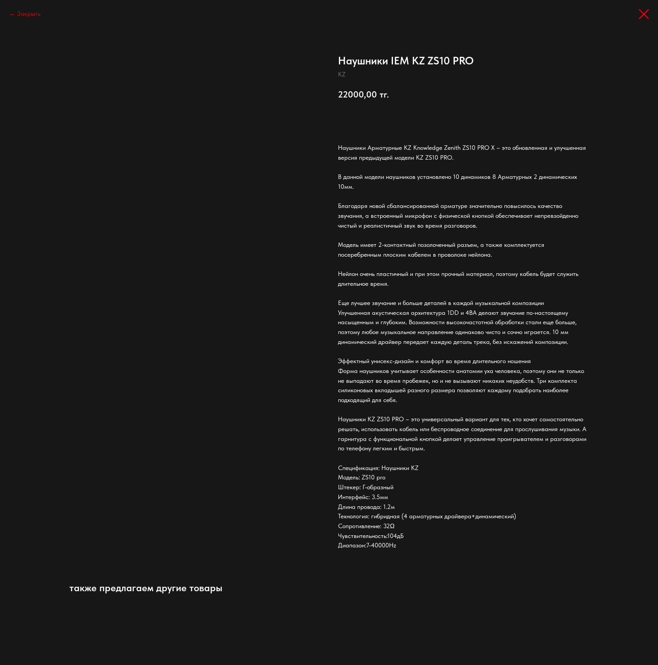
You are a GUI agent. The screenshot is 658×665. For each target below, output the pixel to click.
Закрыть (28, 13)
